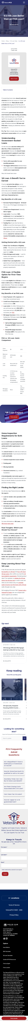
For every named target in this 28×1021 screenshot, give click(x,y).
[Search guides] (24, 738)
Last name (4, 854)
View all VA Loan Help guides (14, 674)
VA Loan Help (13, 41)
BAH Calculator (7, 951)
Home (3, 41)
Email (3, 862)
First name (4, 847)
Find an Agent (6, 963)
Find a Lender (6, 967)
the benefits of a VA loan (8, 572)
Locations (15, 898)
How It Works (6, 947)
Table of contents (8, 90)
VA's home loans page (7, 523)
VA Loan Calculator (8, 955)
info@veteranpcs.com (8, 1009)
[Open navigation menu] (24, 2)
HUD (13, 312)
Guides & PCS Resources (9, 959)
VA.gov (5, 238)
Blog (7, 41)
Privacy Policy (14, 915)
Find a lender (14, 1018)
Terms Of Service (14, 905)
